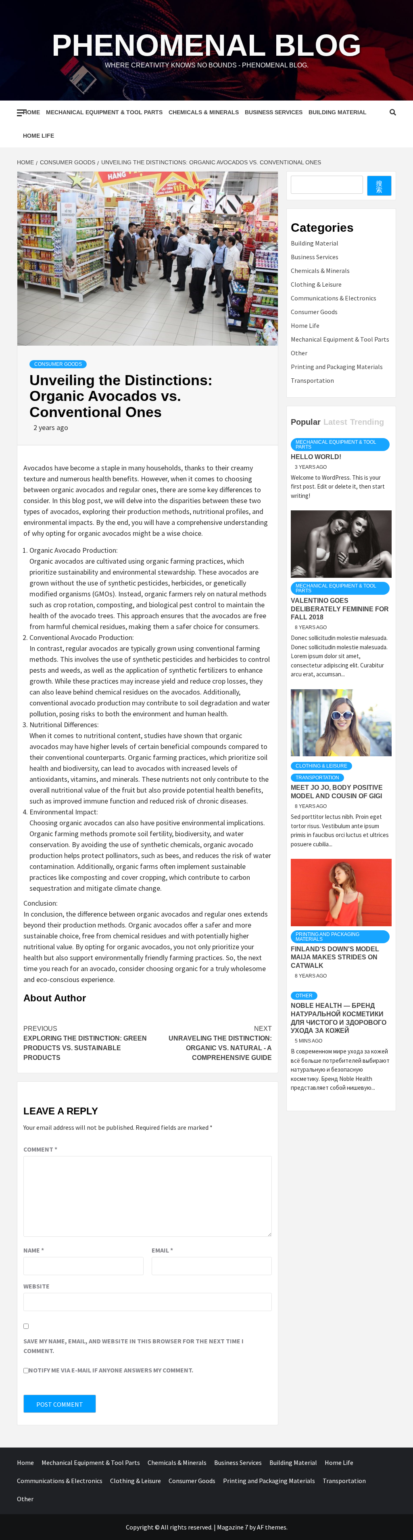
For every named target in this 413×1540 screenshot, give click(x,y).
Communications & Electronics (333, 298)
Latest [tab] (335, 422)
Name (33, 1250)
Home (31, 112)
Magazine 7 (232, 1527)
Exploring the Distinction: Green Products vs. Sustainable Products (85, 1043)
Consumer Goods (58, 364)
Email (162, 1250)
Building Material (338, 112)
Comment (40, 1149)
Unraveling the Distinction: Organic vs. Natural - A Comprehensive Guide (220, 1043)
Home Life (38, 135)
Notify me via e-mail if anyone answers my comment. (111, 1370)
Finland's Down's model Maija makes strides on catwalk (335, 957)
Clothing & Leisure (316, 284)
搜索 (379, 186)
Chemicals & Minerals (204, 112)
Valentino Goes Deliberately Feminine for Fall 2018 (340, 609)
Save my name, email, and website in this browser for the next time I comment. (133, 1346)
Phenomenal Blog (206, 45)
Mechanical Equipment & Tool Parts (104, 112)
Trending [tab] (367, 422)
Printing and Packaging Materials (337, 367)
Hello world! (316, 456)
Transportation (312, 380)
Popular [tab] (306, 422)
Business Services (273, 112)
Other (299, 353)
